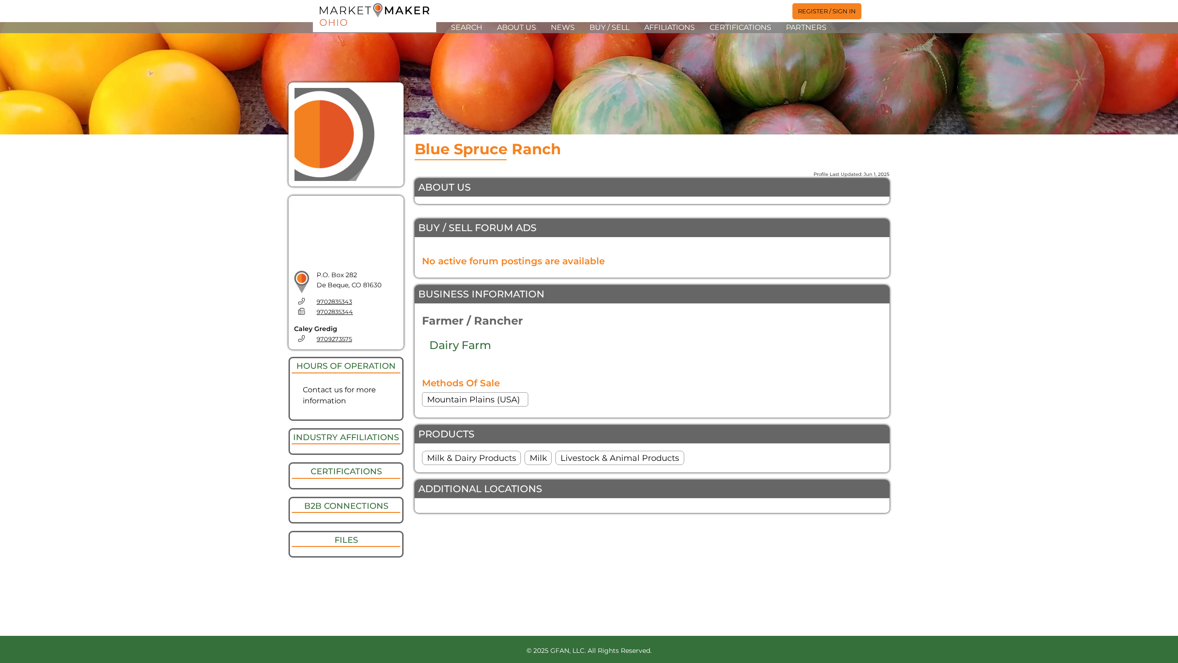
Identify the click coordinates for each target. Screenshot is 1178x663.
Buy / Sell (609, 27)
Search (466, 27)
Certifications (740, 27)
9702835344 (335, 311)
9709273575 (334, 339)
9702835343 (334, 301)
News (563, 27)
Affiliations (669, 27)
